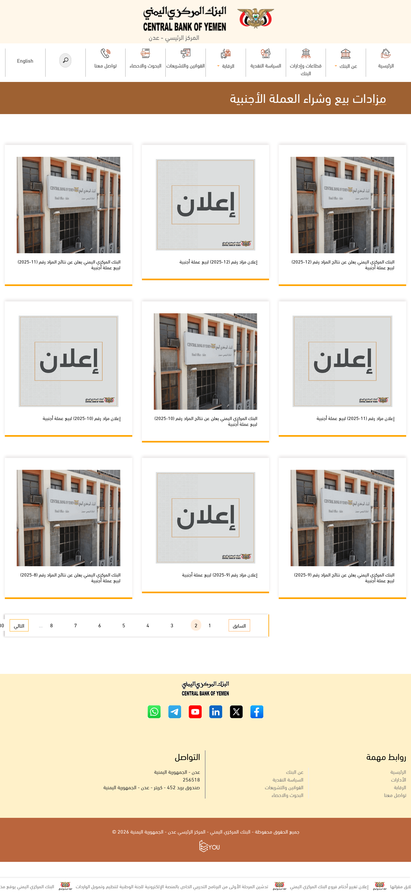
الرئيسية (398, 771)
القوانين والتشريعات (284, 786)
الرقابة (400, 786)
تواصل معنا (395, 794)
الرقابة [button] (227, 65)
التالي (19, 625)
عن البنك (294, 771)
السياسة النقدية (288, 779)
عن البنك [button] (347, 65)
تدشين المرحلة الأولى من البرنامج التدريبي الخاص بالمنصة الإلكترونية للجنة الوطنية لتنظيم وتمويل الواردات (194, 885)
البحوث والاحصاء (287, 794)
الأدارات (398, 779)
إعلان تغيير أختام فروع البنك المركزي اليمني (351, 885)
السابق (239, 625)
